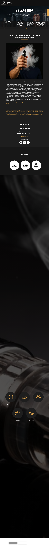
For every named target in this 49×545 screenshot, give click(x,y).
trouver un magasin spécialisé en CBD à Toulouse (14, 114)
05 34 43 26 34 (19, 25)
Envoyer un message (24, 136)
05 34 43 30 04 (29, 25)
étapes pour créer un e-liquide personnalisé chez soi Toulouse (18, 113)
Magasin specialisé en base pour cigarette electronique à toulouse (32, 110)
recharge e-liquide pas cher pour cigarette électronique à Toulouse (31, 114)
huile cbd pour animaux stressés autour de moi (13, 109)
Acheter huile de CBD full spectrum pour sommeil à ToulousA (30, 112)
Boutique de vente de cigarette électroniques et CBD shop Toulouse (30, 109)
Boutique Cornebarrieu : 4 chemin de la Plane (40, 23)
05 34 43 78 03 (26, 130)
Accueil (2, 28)
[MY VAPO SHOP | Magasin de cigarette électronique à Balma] (3, 3)
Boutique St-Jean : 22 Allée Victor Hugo (30, 23)
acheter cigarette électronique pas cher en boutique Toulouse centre (15, 111)
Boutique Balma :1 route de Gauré (19, 23)
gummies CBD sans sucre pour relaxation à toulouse (35, 113)
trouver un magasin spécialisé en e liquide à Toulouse (33, 111)
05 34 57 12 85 (40, 25)
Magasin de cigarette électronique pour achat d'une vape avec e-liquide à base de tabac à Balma (25, 112)
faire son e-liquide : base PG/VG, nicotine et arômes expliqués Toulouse (24, 115)
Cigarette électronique (7, 28)
